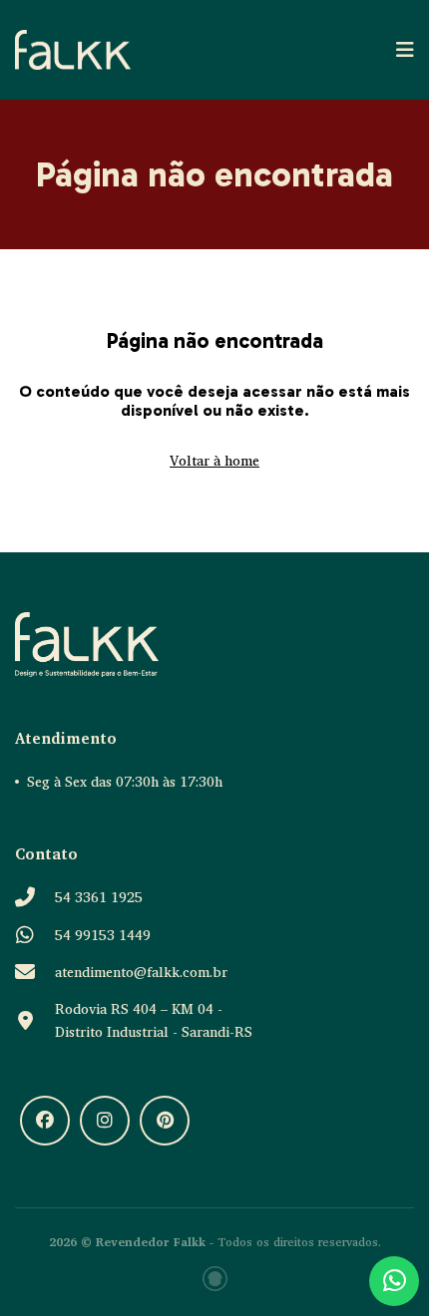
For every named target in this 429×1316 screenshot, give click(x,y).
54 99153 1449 (103, 935)
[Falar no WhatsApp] (394, 1281)
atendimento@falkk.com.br (141, 972)
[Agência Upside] (215, 1278)
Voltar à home (214, 460)
